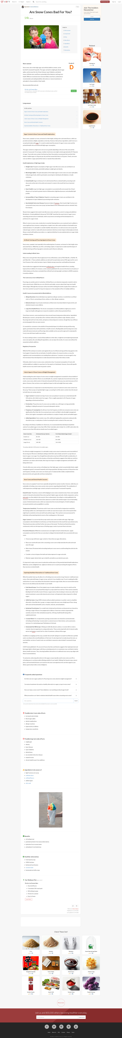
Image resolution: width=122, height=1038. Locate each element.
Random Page (106, 1)
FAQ (59, 1032)
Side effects (67, 40)
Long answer (67, 33)
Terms (73, 1032)
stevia (33, 631)
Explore (28, 1)
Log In (119, 1)
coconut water (29, 867)
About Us (14, 1)
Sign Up (114, 1)
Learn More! (28, 899)
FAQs (66, 37)
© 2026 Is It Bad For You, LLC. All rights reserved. (61, 1036)
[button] (50, 679)
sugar (37, 143)
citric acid (25, 497)
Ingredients (67, 43)
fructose (57, 203)
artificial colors (50, 266)
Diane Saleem (76, 908)
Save (78, 6)
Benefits (66, 46)
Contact (63, 1032)
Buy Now (74, 90)
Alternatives (67, 50)
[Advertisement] (48, 922)
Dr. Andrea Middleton (33, 6)
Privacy (68, 1032)
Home (49, 1032)
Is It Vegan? (21, 1)
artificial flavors (30, 778)
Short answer (67, 30)
